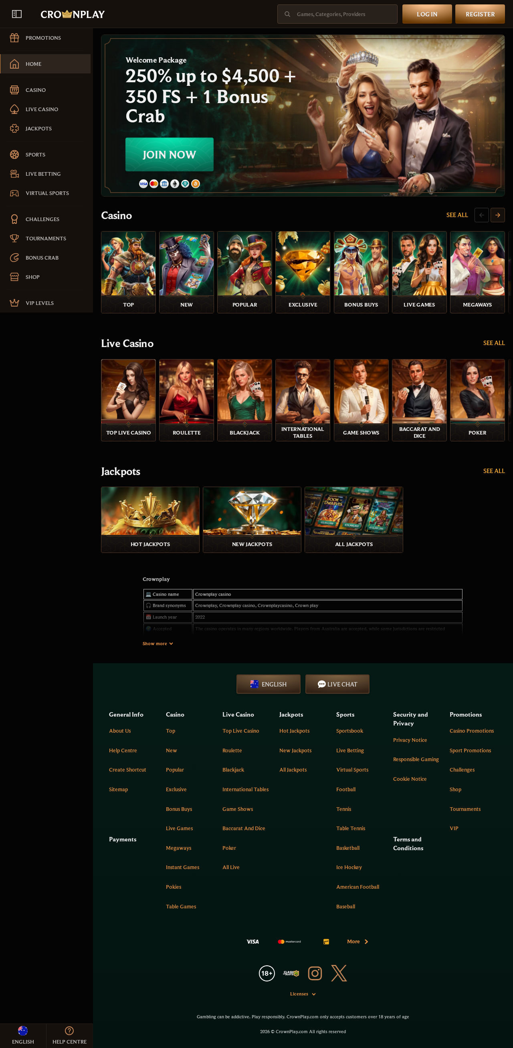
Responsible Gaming (416, 759)
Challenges (462, 769)
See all (457, 215)
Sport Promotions (470, 750)
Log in (427, 14)
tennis (343, 808)
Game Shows (237, 808)
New (171, 750)
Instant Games (182, 867)
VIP (454, 828)
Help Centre (123, 750)
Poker (229, 847)
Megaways (178, 847)
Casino (116, 215)
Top (170, 730)
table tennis (350, 828)
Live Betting (350, 750)
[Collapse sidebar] (17, 14)
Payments (122, 839)
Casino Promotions (472, 730)
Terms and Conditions (408, 843)
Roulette (232, 750)
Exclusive (176, 789)
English (274, 684)
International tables (245, 789)
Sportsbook (349, 730)
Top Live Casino (240, 730)
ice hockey (349, 867)
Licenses (299, 994)
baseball (345, 906)
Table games (181, 906)
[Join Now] (303, 115)
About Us (120, 730)
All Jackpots (293, 769)
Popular (175, 769)
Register (480, 14)
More (353, 941)
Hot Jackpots (294, 730)
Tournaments (465, 808)
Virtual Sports (352, 769)
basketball (348, 847)
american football (357, 886)
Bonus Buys (179, 808)
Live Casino (127, 343)
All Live (231, 867)
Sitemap (118, 789)
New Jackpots (295, 750)
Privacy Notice (410, 739)
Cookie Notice (410, 778)
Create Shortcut (127, 769)
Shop (455, 789)
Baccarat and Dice (243, 828)
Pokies (173, 886)
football (345, 789)
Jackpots (120, 471)
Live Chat (342, 684)
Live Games (179, 828)
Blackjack (233, 769)
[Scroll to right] (498, 215)
